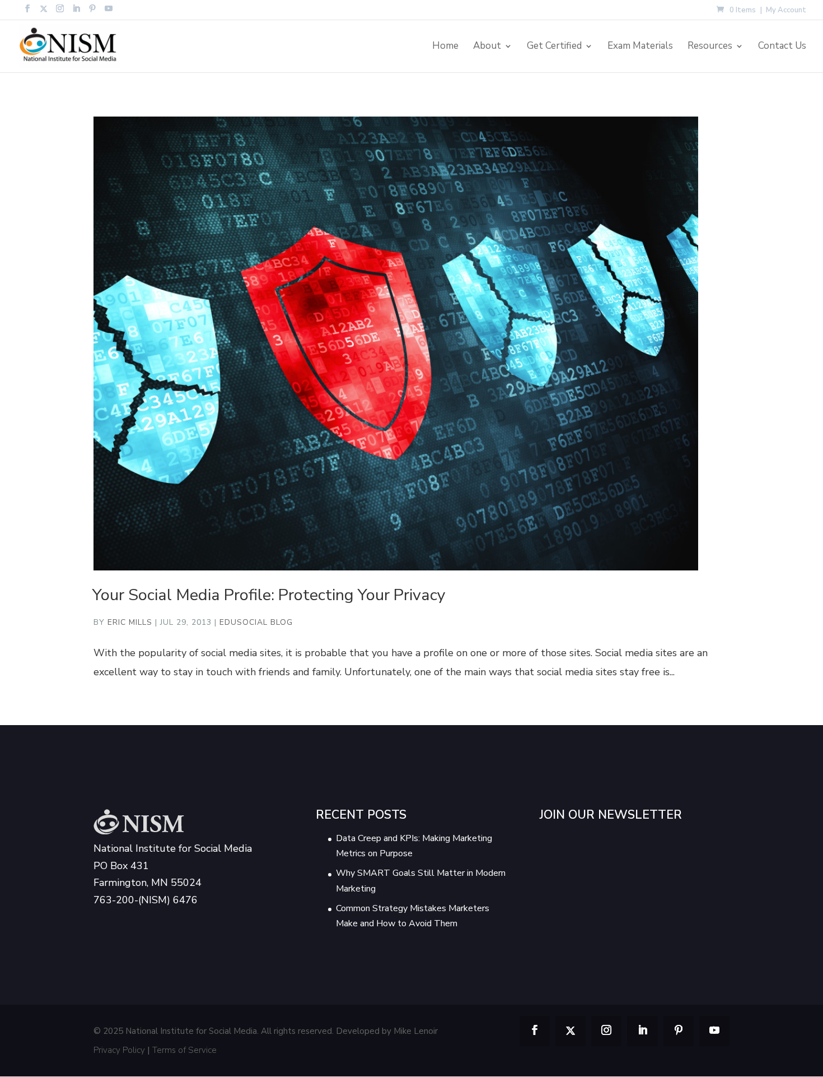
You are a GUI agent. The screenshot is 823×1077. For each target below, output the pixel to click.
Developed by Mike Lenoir (387, 1031)
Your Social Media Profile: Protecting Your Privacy (269, 595)
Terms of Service (184, 1050)
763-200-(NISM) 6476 (145, 900)
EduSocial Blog (256, 622)
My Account (786, 11)
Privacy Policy (119, 1050)
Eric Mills (129, 622)
